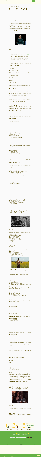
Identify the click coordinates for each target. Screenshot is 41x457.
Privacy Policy (12, 456)
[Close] (40, 456)
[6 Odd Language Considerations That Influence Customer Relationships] (30, 425)
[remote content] (20, 14)
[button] (20, 53)
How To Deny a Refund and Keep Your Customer (10, 429)
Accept (38, 455)
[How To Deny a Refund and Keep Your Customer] (10, 425)
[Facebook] (19, 442)
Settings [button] (32, 455)
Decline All (35, 455)
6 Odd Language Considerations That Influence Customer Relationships (29, 429)
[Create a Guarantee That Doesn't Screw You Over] (20, 425)
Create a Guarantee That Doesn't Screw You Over (20, 429)
